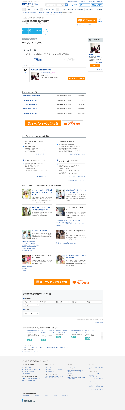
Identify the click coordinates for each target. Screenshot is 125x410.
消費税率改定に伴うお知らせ (96, 389)
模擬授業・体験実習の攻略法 (28, 246)
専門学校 (70, 9)
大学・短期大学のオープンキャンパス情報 (31, 369)
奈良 (34, 351)
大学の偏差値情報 (26, 373)
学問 (53, 9)
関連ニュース (28, 313)
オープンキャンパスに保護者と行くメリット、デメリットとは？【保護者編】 (70, 224)
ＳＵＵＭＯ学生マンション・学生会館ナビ (58, 395)
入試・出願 (99, 9)
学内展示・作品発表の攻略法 (28, 248)
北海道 (23, 378)
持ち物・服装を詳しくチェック (43, 154)
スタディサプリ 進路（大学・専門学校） (29, 12)
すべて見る (82, 117)
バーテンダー (75, 371)
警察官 (68, 370)
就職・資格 (38, 31)
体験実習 (24, 270)
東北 (27, 378)
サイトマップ (83, 1)
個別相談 (24, 268)
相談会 (57, 347)
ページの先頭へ (99, 322)
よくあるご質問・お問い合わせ (95, 1)
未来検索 (29, 9)
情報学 (80, 377)
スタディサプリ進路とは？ (95, 373)
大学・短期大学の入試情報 (28, 371)
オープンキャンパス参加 (83, 25)
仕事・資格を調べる (72, 367)
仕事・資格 (47, 9)
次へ (102, 336)
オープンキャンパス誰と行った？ (76, 176)
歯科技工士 (69, 371)
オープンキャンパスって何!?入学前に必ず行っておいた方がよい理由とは (42, 192)
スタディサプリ (25, 395)
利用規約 (91, 375)
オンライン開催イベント (64, 347)
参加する (95, 65)
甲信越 (32, 378)
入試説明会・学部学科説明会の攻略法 (30, 245)
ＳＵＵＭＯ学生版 (44, 395)
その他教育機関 (79, 9)
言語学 (68, 377)
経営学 (72, 377)
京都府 (36, 347)
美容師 (72, 370)
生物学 (73, 378)
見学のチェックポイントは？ (62, 242)
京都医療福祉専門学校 (57, 12)
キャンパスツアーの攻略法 (28, 243)
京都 (51, 12)
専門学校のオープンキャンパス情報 (53, 369)
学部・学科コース (32, 30)
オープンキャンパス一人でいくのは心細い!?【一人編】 (68, 220)
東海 (36, 378)
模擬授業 (48, 347)
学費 (88, 302)
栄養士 (81, 371)
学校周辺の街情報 (93, 385)
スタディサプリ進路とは (72, 1)
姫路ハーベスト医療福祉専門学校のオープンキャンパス (47, 332)
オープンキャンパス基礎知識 (28, 241)
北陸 (39, 378)
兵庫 (31, 351)
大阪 (28, 351)
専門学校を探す (41, 12)
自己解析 (36, 9)
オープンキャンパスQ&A (39, 230)
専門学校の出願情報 (50, 371)
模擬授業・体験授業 (26, 266)
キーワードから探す (94, 383)
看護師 (76, 370)
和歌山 (37, 351)
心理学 (84, 377)
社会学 (76, 377)
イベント (44, 347)
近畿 (23, 380)
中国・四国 (27, 380)
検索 (66, 4)
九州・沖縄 (32, 380)
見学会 (40, 347)
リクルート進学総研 (34, 395)
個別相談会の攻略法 (26, 250)
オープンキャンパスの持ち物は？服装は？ (65, 243)
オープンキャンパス (90, 9)
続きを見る (98, 62)
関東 (29, 378)
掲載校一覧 (92, 381)
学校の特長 (59, 302)
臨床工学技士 (81, 370)
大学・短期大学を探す (27, 367)
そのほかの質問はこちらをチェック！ (76, 180)
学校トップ (25, 31)
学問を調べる (70, 373)
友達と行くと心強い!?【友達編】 (63, 222)
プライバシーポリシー (94, 376)
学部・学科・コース (45, 302)
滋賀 (22, 351)
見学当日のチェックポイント (44, 176)
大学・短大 (63, 9)
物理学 (70, 378)
